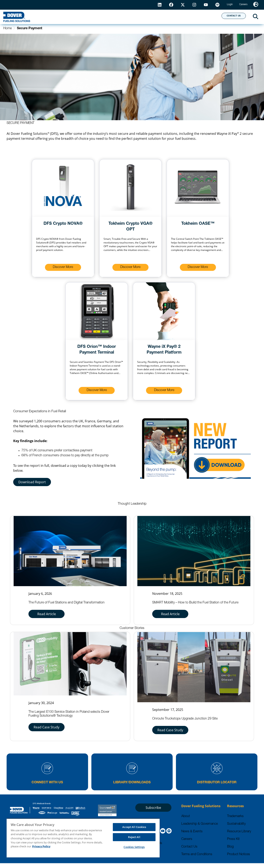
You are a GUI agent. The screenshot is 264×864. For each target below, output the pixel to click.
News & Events (192, 831)
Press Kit (233, 839)
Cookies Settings (134, 847)
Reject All (134, 837)
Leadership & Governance (199, 824)
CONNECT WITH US (47, 782)
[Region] (255, 5)
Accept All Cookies (134, 827)
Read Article (46, 614)
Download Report (32, 482)
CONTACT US (234, 16)
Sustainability (236, 824)
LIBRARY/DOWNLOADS (132, 782)
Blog (230, 847)
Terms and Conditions (196, 854)
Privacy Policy (41, 846)
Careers (186, 839)
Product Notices (238, 854)
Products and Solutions (76, 16)
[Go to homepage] (16, 17)
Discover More (63, 267)
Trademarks (235, 816)
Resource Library (239, 831)
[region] (83, 837)
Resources (123, 16)
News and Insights (165, 16)
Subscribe (153, 807)
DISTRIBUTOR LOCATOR (217, 782)
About (203, 16)
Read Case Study (46, 727)
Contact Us (189, 847)
